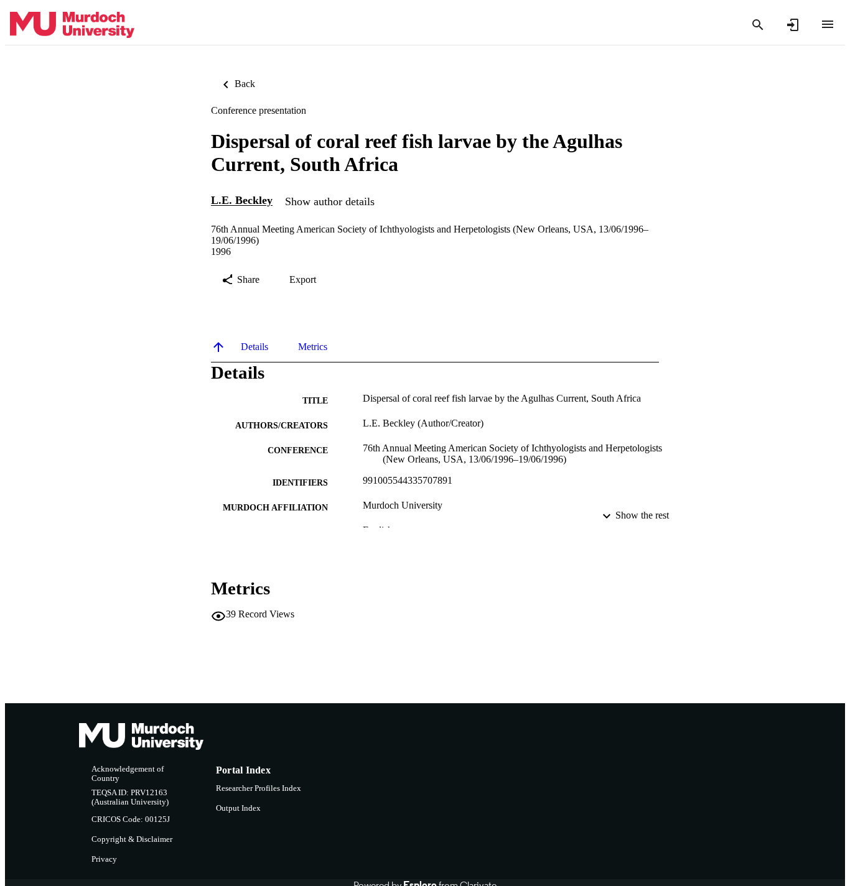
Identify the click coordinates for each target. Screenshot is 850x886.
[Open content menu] (827, 24)
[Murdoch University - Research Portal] (72, 25)
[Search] (757, 24)
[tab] (254, 347)
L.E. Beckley (242, 201)
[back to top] (218, 346)
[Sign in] (792, 24)
